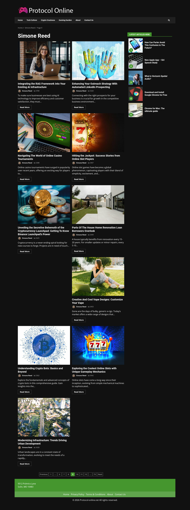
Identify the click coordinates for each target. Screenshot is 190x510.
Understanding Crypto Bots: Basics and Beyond (44, 345)
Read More (24, 107)
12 (86, 474)
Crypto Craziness (48, 20)
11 (82, 474)
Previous (44, 474)
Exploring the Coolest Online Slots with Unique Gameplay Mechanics (98, 345)
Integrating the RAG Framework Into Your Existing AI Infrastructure (44, 60)
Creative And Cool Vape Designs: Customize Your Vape (98, 276)
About (78, 20)
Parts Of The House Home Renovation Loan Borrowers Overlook (98, 204)
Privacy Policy (77, 494)
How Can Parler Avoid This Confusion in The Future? (135, 45)
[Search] (169, 20)
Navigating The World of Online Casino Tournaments (44, 132)
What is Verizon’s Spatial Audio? (135, 78)
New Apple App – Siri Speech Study (135, 61)
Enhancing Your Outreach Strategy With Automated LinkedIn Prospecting (98, 60)
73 (95, 474)
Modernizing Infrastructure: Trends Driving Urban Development (44, 417)
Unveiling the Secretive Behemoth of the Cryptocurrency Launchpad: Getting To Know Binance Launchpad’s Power (44, 204)
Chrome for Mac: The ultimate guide (135, 110)
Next (100, 474)
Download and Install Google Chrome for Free (135, 94)
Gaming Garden (65, 20)
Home (20, 20)
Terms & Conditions (95, 494)
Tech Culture (32, 20)
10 (77, 474)
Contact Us (88, 20)
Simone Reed (27, 91)
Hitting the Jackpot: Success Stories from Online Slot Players (98, 132)
